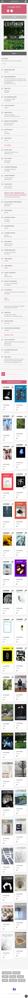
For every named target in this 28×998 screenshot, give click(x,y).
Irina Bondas (17, 202)
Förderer (13, 976)
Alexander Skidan (9, 226)
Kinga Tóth (7, 88)
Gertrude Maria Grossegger (12, 328)
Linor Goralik (8, 258)
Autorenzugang (6, 972)
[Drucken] (8, 11)
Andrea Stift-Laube (9, 69)
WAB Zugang (16, 972)
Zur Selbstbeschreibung (12, 374)
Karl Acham (7, 357)
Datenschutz (13, 980)
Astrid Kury (7, 312)
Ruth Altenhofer (9, 202)
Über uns (5, 976)
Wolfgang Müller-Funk (10, 350)
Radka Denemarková (10, 76)
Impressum (21, 980)
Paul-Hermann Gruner (10, 97)
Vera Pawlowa (8, 210)
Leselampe (20, 976)
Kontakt (5, 980)
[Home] (26, 1)
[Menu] (2, 1)
